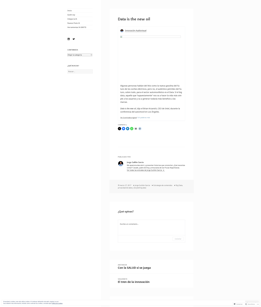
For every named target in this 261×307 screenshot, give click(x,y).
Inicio (69, 10)
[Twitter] (74, 40)
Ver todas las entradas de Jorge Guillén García (144, 170)
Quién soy (71, 15)
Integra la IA (72, 19)
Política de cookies (57, 303)
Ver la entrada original (128, 117)
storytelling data (139, 188)
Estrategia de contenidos (162, 185)
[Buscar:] (80, 71)
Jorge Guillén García (142, 185)
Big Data (179, 185)
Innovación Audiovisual (135, 30)
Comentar (178, 239)
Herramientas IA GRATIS (76, 27)
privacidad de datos (125, 188)
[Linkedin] (69, 40)
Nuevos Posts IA (73, 23)
